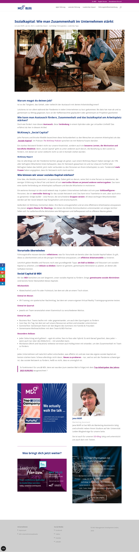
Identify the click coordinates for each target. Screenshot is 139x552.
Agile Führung (60, 7)
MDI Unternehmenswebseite (28, 534)
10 (104, 498)
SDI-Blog (97, 436)
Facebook (58, 530)
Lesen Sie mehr (97, 497)
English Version (102, 1)
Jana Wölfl (20, 26)
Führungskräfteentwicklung (108, 7)
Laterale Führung (74, 7)
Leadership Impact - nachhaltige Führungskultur (51, 26)
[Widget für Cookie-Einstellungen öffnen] (3, 548)
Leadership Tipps (73, 26)
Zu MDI (94, 1)
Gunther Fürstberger (88, 466)
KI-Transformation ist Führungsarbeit (97, 459)
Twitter (57, 534)
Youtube (58, 538)
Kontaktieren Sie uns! (115, 1)
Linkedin (58, 542)
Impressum (22, 530)
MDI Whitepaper (109, 469)
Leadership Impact (89, 7)
